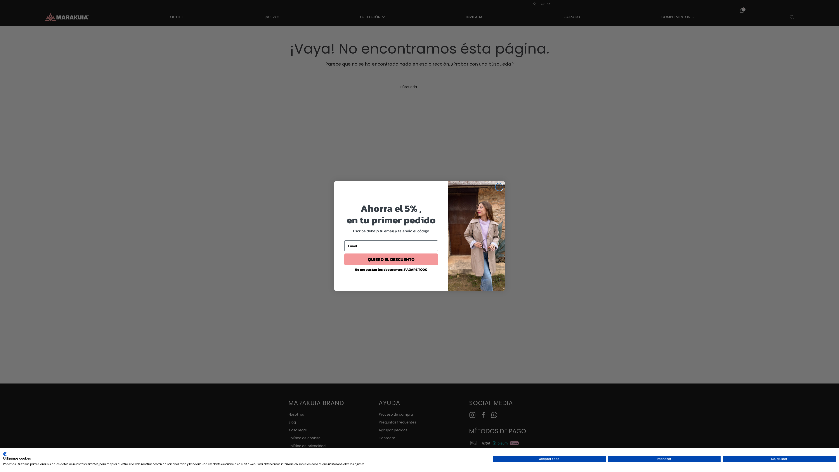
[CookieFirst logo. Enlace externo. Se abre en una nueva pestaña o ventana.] (5, 454)
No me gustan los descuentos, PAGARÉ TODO (391, 269)
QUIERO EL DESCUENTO (391, 259)
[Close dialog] (499, 187)
